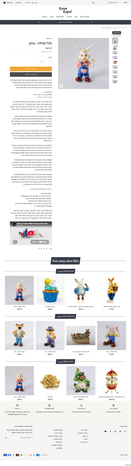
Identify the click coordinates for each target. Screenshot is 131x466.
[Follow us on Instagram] (115, 431)
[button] (127, 465)
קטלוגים (69, 17)
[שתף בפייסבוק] (46, 248)
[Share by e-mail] (38, 248)
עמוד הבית (124, 28)
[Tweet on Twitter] (41, 248)
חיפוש (125, 2)
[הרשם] (6, 437)
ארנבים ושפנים (117, 28)
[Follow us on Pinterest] (110, 431)
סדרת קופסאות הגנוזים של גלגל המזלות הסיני (27, 80)
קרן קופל (49, 38)
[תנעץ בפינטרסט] (44, 248)
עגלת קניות (8, 2)
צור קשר (44, 17)
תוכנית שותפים (57, 439)
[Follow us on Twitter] (120, 431)
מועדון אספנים (58, 430)
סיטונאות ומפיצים (57, 445)
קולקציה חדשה (84, 17)
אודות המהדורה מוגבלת (55, 436)
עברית (27, 2)
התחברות (18, 2)
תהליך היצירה (58, 433)
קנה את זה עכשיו (31, 74)
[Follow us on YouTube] (105, 431)
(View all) (60, 271)
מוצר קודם (117, 33)
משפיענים (59, 448)
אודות (51, 17)
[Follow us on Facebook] (125, 431)
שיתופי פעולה (60, 17)
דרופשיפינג (59, 442)
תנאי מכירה (84, 442)
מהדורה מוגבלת (82, 433)
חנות (76, 17)
